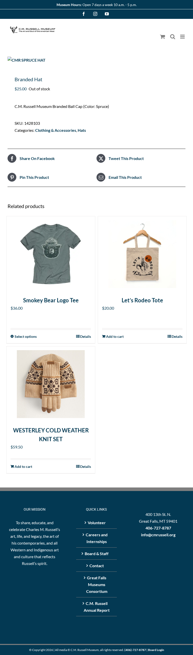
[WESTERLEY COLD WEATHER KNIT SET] (51, 384)
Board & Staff (97, 553)
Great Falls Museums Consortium (96, 584)
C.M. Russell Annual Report (97, 606)
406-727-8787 (158, 527)
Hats (82, 130)
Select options (26, 336)
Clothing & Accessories (55, 130)
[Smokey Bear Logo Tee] (51, 254)
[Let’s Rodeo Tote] (142, 254)
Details (85, 336)
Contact (96, 565)
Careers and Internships (97, 538)
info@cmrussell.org (158, 534)
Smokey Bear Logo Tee (51, 300)
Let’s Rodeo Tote (142, 300)
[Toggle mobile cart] (162, 36)
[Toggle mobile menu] (182, 36)
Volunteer (97, 522)
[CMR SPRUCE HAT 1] (96, 60)
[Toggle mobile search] (172, 36)
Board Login (156, 650)
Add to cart (115, 336)
